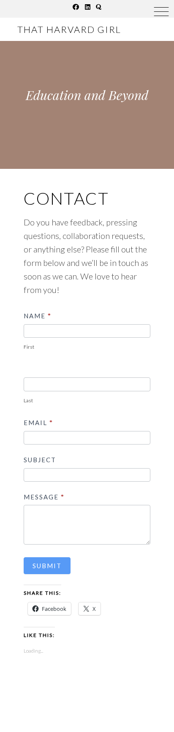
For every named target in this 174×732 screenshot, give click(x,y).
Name (38, 316)
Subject (40, 460)
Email (38, 422)
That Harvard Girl (69, 29)
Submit (47, 565)
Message (44, 497)
